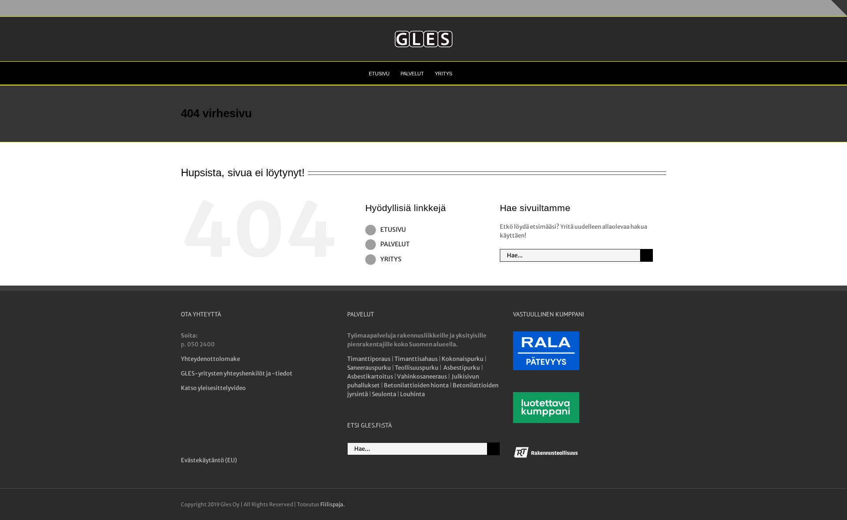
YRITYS (390, 259)
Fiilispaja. (332, 504)
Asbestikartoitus (370, 376)
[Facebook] (186, 421)
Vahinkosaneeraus (422, 376)
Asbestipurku (461, 367)
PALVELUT (395, 244)
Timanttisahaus (416, 359)
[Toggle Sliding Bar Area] (839, 8)
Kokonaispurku (462, 359)
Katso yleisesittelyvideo (213, 388)
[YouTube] (202, 421)
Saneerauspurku (369, 367)
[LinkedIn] (218, 421)
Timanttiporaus (368, 359)
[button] (465, 73)
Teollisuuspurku (416, 367)
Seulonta (384, 394)
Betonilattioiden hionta (416, 385)
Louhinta (412, 394)
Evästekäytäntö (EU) (209, 460)
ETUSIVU (393, 230)
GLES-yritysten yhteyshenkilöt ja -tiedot (236, 373)
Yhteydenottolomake (210, 359)
